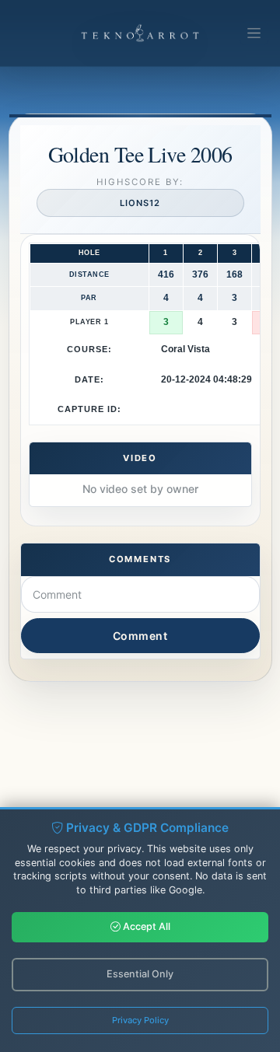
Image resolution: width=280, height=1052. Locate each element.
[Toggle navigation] (254, 33)
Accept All (145, 926)
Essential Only (140, 974)
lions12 (139, 202)
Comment (140, 635)
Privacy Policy (140, 1020)
